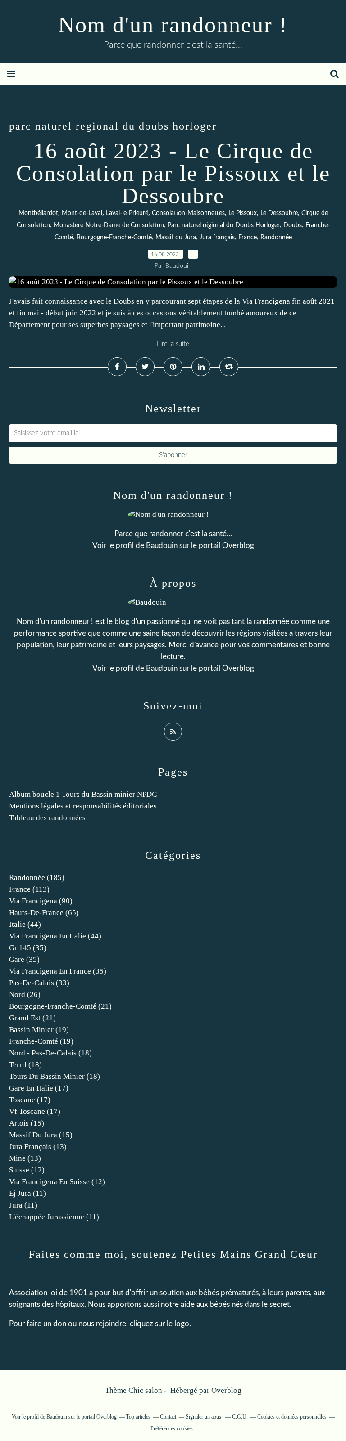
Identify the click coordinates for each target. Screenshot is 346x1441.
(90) (41, 901)
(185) (36, 877)
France (247, 237)
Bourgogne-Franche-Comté (114, 237)
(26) (25, 994)
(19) (39, 1029)
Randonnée (276, 237)
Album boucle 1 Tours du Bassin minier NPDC (83, 794)
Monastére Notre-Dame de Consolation (109, 225)
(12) (27, 1170)
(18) (50, 1053)
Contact (168, 1417)
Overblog (226, 1390)
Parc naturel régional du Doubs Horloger (224, 225)
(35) (27, 947)
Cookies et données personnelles (292, 1417)
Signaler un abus (204, 1417)
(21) (60, 1006)
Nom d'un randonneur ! (173, 24)
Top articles (138, 1417)
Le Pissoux (242, 213)
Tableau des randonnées (47, 817)
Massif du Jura (175, 237)
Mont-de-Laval (82, 213)
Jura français (217, 237)
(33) (39, 983)
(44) (25, 924)
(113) (29, 889)
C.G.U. (240, 1417)
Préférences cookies (171, 1428)
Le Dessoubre (279, 213)
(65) (44, 912)
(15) (26, 1123)
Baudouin (162, 545)
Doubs (292, 225)
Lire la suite (173, 344)
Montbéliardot (38, 213)
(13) (38, 1146)
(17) (38, 1088)
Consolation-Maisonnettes (188, 213)
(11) (27, 1193)
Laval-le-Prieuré (127, 213)
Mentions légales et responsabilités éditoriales (83, 806)
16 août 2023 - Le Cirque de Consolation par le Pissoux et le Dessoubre (173, 173)
